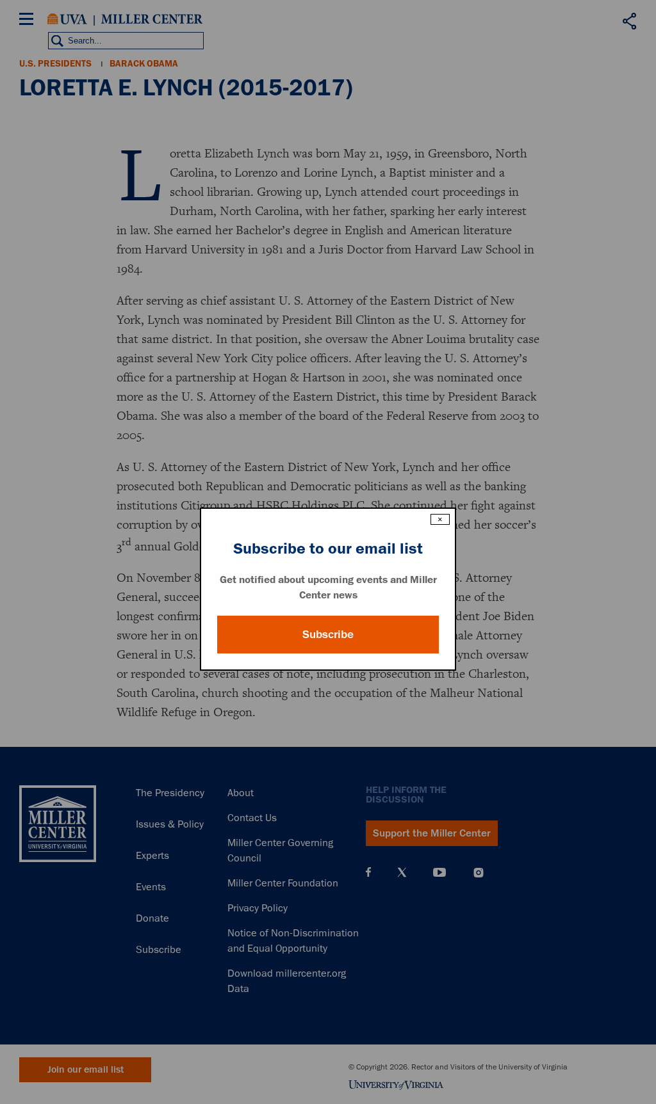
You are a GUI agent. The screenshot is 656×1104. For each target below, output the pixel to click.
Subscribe (328, 634)
